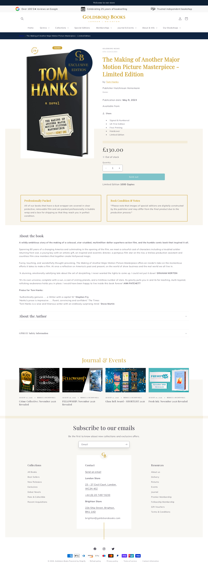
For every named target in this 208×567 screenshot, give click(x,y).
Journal (154, 492)
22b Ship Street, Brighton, (100, 507)
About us (155, 472)
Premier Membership (161, 497)
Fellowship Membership (162, 502)
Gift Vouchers (158, 507)
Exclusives (33, 487)
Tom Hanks (112, 81)
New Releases (35, 482)
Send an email (93, 471)
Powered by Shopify (77, 561)
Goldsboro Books (62, 561)
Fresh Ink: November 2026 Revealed (168, 401)
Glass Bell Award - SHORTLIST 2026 (125, 401)
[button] (22, 19)
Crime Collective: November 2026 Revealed (37, 403)
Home (21, 36)
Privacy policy (112, 561)
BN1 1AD (90, 511)
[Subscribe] (126, 444)
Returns (155, 482)
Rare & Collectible (36, 497)
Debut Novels (34, 492)
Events (154, 487)
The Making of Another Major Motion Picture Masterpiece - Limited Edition (58, 36)
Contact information (150, 561)
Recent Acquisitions (37, 502)
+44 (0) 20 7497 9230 (97, 495)
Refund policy (95, 561)
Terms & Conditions (160, 512)
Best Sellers (33, 477)
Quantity (107, 162)
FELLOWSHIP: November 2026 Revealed (78, 403)
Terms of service (130, 561)
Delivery (155, 477)
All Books (32, 472)
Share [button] (109, 113)
